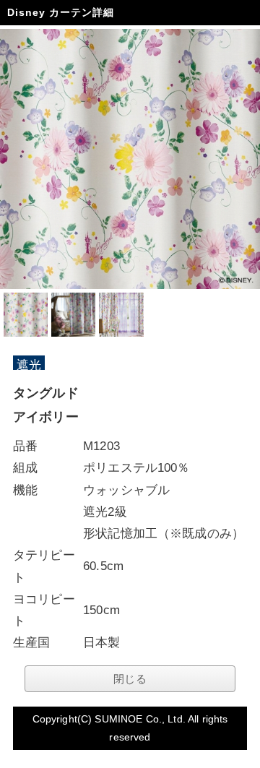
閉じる (129, 679)
